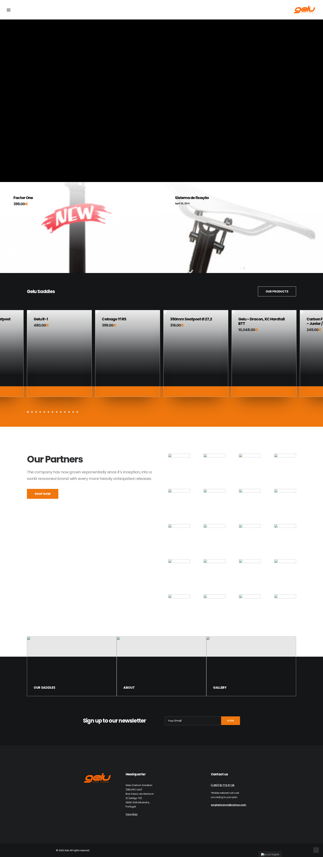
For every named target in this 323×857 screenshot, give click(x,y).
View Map (132, 814)
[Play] (2, 179)
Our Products (277, 291)
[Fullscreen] (320, 179)
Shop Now (43, 494)
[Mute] (315, 179)
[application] (161, 91)
